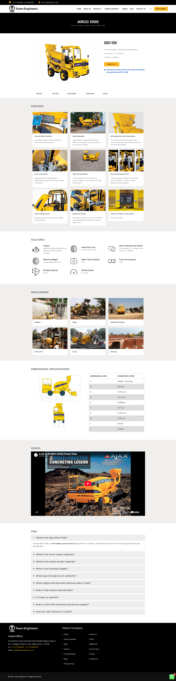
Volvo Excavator (70, 639)
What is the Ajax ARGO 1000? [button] (51, 537)
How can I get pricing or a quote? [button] (54, 611)
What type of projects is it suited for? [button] (56, 576)
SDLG (92, 639)
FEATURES (39, 93)
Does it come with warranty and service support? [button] (62, 604)
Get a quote (161, 9)
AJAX (65, 644)
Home (79, 9)
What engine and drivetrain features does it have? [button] (63, 583)
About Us (87, 9)
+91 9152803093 (18, 647)
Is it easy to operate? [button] (47, 597)
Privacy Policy (69, 664)
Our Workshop (69, 654)
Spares (66, 649)
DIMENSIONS (90, 93)
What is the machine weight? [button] (52, 569)
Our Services (94, 649)
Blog (132, 9)
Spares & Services (111, 9)
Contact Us (94, 659)
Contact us (141, 9)
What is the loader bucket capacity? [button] (55, 561)
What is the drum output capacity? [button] (55, 554)
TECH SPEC (55, 93)
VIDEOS (105, 93)
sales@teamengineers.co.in (23, 650)
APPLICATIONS (71, 93)
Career (124, 9)
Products (97, 9)
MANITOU (94, 644)
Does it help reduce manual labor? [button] (54, 590)
